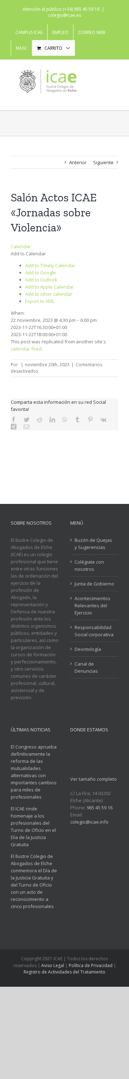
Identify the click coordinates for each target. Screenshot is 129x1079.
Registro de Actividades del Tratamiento (64, 972)
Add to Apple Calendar (49, 287)
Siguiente (103, 162)
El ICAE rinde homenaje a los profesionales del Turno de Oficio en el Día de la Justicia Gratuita (33, 826)
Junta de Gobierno (94, 583)
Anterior (78, 162)
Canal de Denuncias (86, 667)
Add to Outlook (41, 279)
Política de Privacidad (91, 965)
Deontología (88, 649)
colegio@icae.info (89, 822)
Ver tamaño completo (93, 779)
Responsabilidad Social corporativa (94, 631)
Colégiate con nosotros (89, 565)
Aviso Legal (52, 965)
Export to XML (39, 301)
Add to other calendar (48, 294)
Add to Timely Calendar (50, 265)
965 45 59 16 (100, 807)
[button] (28, 253)
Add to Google (40, 272)
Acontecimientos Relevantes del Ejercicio (92, 605)
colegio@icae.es (64, 15)
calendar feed (26, 348)
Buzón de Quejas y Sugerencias (93, 543)
